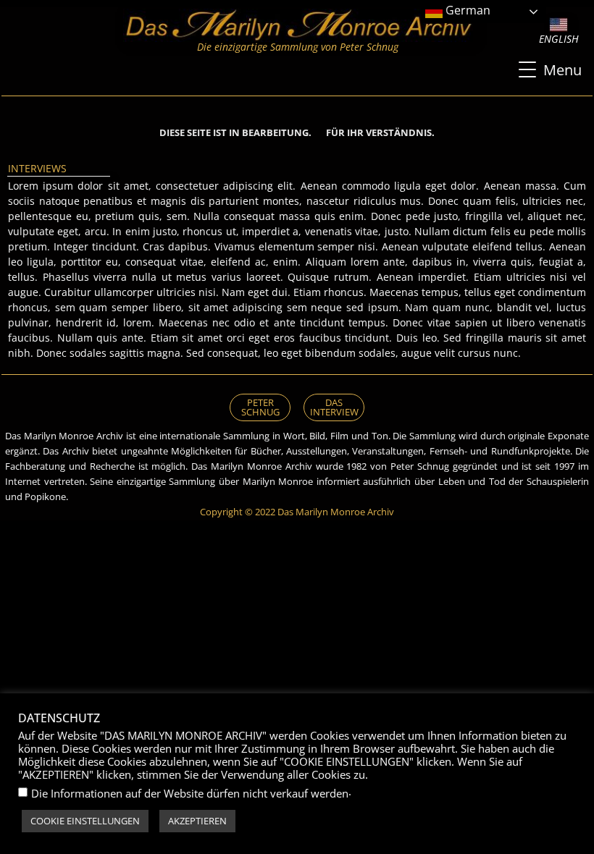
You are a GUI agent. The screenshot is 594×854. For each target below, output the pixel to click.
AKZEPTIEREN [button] (197, 820)
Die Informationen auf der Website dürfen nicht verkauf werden (189, 793)
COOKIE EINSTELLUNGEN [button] (85, 820)
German (466, 10)
